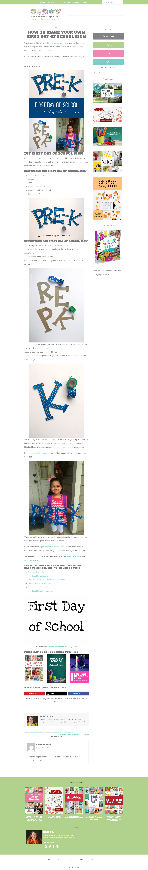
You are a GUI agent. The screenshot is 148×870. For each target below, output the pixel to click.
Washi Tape (32, 186)
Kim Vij (72, 835)
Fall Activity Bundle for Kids (54, 817)
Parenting (84, 698)
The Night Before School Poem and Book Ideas (46, 579)
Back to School (55, 698)
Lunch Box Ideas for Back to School (41, 583)
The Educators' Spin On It (45, 14)
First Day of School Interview (39, 572)
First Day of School (51, 43)
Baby (108, 62)
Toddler (108, 53)
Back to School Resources (38, 587)
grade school (76, 698)
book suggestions (43, 453)
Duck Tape (43, 186)
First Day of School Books (38, 576)
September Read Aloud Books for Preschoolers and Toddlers (114, 819)
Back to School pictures (43, 50)
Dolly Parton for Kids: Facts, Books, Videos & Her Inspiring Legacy (34, 819)
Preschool (56, 701)
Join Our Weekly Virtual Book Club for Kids (94, 818)
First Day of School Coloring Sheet (63, 646)
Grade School (108, 36)
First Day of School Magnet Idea (40, 591)
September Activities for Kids (74, 817)
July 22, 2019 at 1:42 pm (43, 748)
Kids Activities (37, 698)
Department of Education (49, 546)
